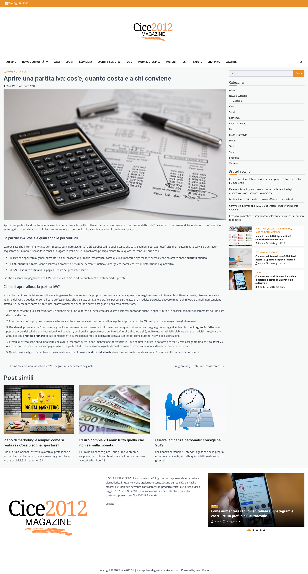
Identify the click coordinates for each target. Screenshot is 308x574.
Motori (171, 62)
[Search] (301, 61)
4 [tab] (260, 530)
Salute (197, 62)
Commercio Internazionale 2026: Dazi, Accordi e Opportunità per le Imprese (275, 258)
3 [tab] (257, 530)
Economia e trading (15, 71)
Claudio (262, 287)
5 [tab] (264, 530)
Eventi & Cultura (109, 62)
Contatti (110, 503)
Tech (184, 62)
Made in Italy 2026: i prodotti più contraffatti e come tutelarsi (261, 199)
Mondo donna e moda (268, 232)
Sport (69, 62)
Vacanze (231, 62)
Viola (8, 86)
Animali (11, 62)
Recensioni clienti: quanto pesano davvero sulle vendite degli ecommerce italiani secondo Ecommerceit (260, 191)
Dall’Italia (237, 100)
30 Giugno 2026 (277, 243)
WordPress (202, 570)
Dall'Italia (261, 228)
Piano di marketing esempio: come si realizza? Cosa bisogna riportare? (34, 442)
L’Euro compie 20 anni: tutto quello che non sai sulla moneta (111, 442)
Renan (261, 243)
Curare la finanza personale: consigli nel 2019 (188, 442)
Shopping (214, 62)
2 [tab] (253, 530)
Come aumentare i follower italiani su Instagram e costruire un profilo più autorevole (275, 279)
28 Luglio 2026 (277, 287)
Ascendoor (172, 570)
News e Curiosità (33, 62)
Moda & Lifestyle (149, 62)
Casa (57, 62)
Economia (85, 62)
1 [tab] (249, 530)
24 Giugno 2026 (277, 263)
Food (128, 62)
